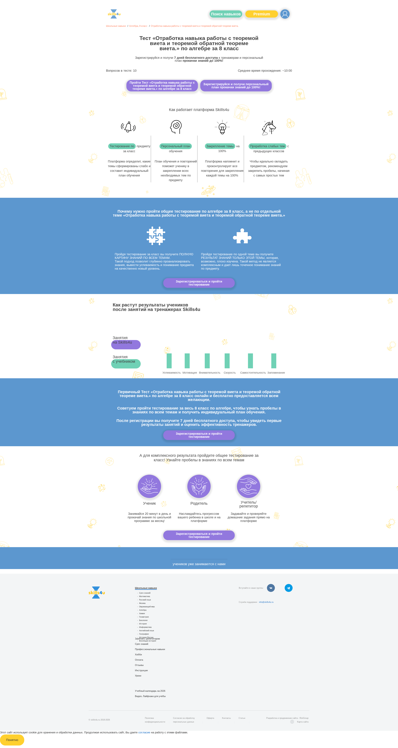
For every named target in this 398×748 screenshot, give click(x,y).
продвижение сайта (288, 718)
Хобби (138, 654)
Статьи (242, 718)
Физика (142, 603)
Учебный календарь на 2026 (150, 691)
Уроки (138, 675)
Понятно (12, 740)
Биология (143, 620)
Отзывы (139, 665)
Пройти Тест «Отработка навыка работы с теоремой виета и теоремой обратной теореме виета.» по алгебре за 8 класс (162, 85)
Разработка (271, 718)
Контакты (226, 718)
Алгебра (142, 610)
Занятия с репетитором (147, 638)
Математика (144, 596)
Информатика (145, 627)
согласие (144, 732)
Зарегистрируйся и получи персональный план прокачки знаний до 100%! (235, 85)
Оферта (210, 718)
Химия (142, 613)
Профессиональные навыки (150, 649)
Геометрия (144, 617)
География (144, 634)
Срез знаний (144, 593)
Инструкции (141, 670)
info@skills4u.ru (266, 602)
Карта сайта (302, 722)
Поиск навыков (226, 14)
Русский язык (145, 600)
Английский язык (146, 631)
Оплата (139, 659)
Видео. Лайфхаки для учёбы (150, 696)
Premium (261, 14)
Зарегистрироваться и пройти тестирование (199, 283)
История (143, 624)
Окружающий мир (147, 607)
